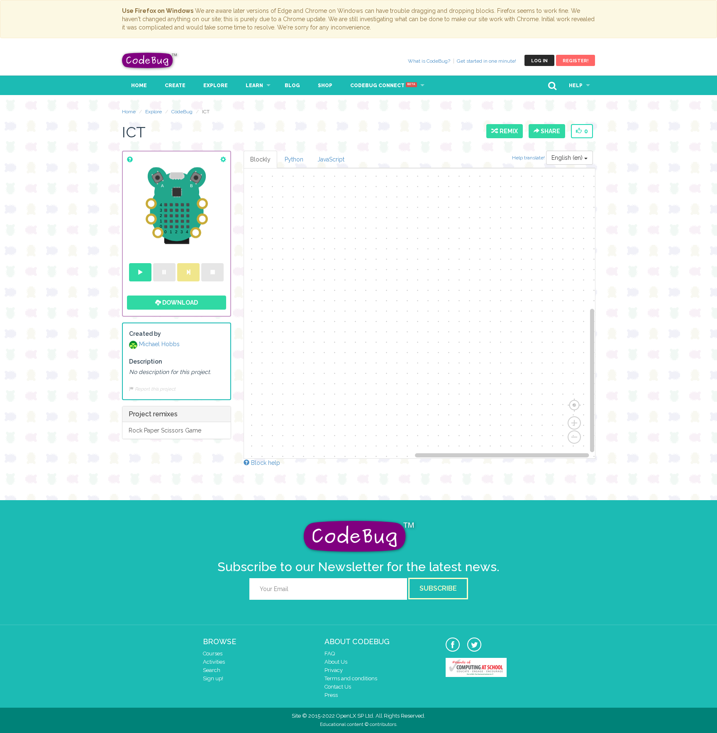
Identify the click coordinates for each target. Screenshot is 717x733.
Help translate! (529, 158)
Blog (292, 85)
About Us (335, 662)
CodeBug (150, 60)
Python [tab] (294, 159)
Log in (539, 61)
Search (211, 670)
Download (179, 302)
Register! (575, 61)
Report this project (155, 389)
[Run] (140, 272)
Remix (507, 131)
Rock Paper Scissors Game (165, 430)
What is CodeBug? (429, 61)
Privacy (333, 670)
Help (576, 85)
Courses (212, 653)
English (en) (567, 157)
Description (145, 361)
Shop (325, 85)
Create (175, 85)
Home (139, 85)
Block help (264, 462)
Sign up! (213, 678)
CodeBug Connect (382, 85)
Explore (215, 85)
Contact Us (337, 687)
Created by (145, 333)
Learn (254, 85)
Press (331, 695)
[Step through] (188, 272)
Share (549, 131)
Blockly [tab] (260, 159)
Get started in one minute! (486, 61)
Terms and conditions (350, 678)
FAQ (329, 653)
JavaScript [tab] (330, 159)
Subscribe (438, 588)
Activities (214, 662)
